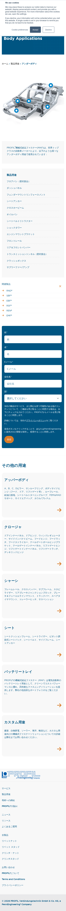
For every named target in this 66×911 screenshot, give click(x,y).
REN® (9, 310)
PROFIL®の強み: (10, 806)
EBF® (9, 300)
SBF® (9, 295)
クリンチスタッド (10, 858)
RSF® (9, 305)
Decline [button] (48, 29)
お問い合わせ (8, 867)
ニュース (6, 814)
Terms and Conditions (13, 879)
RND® (9, 290)
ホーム (5, 63)
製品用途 (15, 63)
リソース (6, 820)
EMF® (9, 315)
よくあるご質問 (9, 826)
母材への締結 (8, 800)
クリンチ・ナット (10, 852)
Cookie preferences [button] (20, 29)
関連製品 (6, 284)
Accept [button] (35, 29)
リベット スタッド (11, 846)
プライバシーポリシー (36, 420)
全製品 (5, 834)
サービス (6, 788)
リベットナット (9, 840)
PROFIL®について (10, 873)
